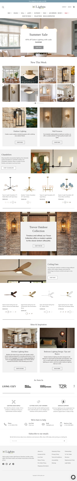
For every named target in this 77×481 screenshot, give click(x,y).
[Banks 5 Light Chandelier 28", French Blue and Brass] (66, 184)
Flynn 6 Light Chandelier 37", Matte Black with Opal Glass (9, 195)
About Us (40, 451)
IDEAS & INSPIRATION (49, 16)
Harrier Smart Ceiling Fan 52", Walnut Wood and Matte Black (10, 305)
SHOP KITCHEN (20, 368)
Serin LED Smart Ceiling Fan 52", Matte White (47, 305)
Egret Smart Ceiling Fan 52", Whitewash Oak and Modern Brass (28, 306)
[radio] (6, 202)
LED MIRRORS (52, 13)
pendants (14, 358)
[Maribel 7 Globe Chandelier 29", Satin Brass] (29, 184)
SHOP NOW (38, 47)
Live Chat (40, 457)
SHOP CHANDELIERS (9, 167)
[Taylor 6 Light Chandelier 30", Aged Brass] (48, 184)
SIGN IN (70, 7)
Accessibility (55, 460)
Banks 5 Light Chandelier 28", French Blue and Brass (66, 195)
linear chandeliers (28, 358)
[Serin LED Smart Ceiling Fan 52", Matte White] (48, 294)
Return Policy (41, 460)
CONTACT (64, 7)
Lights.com (42, 475)
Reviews (67, 457)
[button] (73, 7)
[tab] (36, 103)
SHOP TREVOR (38, 245)
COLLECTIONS (38, 16)
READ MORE (57, 368)
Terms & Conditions (57, 457)
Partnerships (68, 451)
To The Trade (68, 454)
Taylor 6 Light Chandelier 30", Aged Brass (47, 195)
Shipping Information (43, 466)
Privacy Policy (55, 454)
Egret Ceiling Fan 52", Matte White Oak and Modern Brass (66, 305)
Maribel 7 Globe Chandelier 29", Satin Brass (28, 195)
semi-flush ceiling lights (17, 359)
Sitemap (54, 463)
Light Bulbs (68, 463)
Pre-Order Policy (42, 463)
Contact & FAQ (41, 454)
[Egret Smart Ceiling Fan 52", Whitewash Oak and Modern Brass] (29, 294)
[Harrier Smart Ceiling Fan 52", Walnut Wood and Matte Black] (10, 294)
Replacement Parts (70, 460)
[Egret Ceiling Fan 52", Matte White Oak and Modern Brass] (66, 294)
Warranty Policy (56, 451)
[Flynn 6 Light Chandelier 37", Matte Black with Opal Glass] (10, 184)
